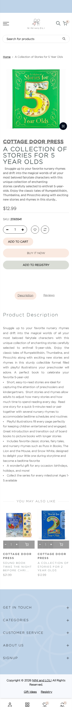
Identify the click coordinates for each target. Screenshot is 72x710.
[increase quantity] (24, 230)
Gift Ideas (30, 691)
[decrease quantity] (6, 230)
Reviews (49, 295)
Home (7, 56)
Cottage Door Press (17, 556)
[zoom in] (63, 126)
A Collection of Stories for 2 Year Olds (53, 566)
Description (25, 295)
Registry (46, 691)
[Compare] (45, 230)
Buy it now (36, 253)
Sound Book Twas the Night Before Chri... (17, 566)
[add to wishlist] (35, 230)
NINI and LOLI (42, 680)
